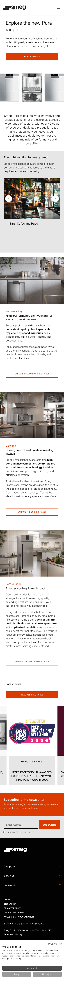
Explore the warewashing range (32, 374)
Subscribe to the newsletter (24, 800)
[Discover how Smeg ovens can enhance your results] (32, 414)
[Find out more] (32, 231)
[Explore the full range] (32, 553)
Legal (7, 899)
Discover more (32, 56)
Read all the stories (32, 695)
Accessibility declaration (19, 917)
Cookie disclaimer (14, 912)
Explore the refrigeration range (32, 661)
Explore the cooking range (32, 512)
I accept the (21, 832)
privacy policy (27, 832)
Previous (8, 198)
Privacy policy (12, 908)
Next (55, 198)
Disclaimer (10, 904)
